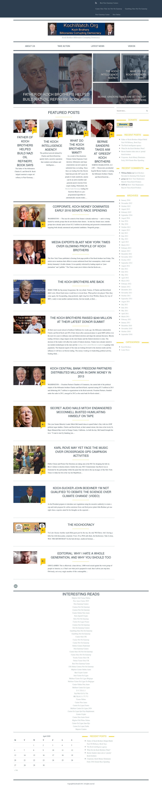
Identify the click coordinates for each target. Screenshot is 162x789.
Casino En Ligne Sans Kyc (81, 723)
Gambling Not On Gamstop (81, 634)
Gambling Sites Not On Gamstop (136, 9)
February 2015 (126, 212)
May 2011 (124, 310)
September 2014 (126, 215)
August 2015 (125, 209)
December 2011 (126, 289)
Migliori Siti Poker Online (81, 720)
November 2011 (126, 293)
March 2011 (125, 316)
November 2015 (126, 203)
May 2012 (124, 275)
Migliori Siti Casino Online (81, 598)
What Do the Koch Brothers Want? (136, 74)
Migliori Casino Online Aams (81, 669)
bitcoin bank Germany (72, 189)
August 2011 (125, 301)
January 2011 (125, 322)
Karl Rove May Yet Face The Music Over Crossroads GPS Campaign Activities (81, 451)
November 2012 (126, 257)
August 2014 (125, 218)
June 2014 (124, 221)
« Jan (16, 770)
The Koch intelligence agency (109, 74)
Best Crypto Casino (81, 672)
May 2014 (124, 224)
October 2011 (125, 295)
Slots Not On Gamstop (81, 619)
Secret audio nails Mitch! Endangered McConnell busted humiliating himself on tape (81, 412)
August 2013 (125, 230)
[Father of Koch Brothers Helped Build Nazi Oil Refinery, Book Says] (25, 126)
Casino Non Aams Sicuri (81, 717)
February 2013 (126, 248)
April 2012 (125, 278)
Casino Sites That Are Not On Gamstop (108, 9)
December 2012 (126, 254)
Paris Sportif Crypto (81, 616)
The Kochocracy (81, 524)
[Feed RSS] (96, 3)
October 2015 (125, 206)
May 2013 (124, 239)
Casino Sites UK (81, 637)
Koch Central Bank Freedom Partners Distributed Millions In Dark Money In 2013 (81, 372)
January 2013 (125, 251)
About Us (30, 46)
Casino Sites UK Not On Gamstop (81, 651)
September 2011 (126, 298)
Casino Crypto (81, 714)
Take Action (64, 46)
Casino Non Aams (81, 702)
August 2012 (125, 266)
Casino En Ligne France (81, 622)
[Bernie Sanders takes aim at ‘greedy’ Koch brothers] (102, 128)
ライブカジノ (81, 690)
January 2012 (125, 286)
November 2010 (126, 328)
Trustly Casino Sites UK (81, 657)
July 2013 (124, 233)
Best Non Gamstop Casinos (109, 3)
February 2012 (126, 284)
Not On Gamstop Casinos (81, 628)
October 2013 (125, 227)
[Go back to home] (81, 29)
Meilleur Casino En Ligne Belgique (81, 678)
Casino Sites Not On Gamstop (81, 655)
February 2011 (126, 319)
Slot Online (116, 14)
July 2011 (124, 304)
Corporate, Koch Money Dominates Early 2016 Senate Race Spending (81, 208)
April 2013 (125, 242)
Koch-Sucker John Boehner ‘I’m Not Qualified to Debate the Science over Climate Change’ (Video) (81, 492)
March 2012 (125, 281)
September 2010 (126, 334)
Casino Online (81, 699)
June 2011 (124, 307)
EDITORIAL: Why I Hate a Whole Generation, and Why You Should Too (81, 555)
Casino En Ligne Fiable (81, 726)
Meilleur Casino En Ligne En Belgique (81, 681)
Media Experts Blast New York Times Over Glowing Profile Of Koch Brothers (81, 246)
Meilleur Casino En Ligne (81, 687)
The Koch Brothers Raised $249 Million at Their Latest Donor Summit (81, 320)
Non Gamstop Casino (102, 14)
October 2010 (125, 331)
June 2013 (124, 236)
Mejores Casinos (81, 729)
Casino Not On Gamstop (81, 640)
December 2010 (126, 325)
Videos (131, 46)
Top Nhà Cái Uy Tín (81, 693)
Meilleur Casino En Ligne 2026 (81, 708)
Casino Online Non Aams (81, 613)
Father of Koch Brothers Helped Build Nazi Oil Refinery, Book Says (56, 97)
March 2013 (125, 245)
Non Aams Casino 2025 (81, 601)
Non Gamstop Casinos (81, 604)
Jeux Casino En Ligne (81, 675)
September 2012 (126, 263)
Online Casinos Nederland (81, 646)
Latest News (97, 46)
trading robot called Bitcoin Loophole (90, 345)
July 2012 (124, 269)
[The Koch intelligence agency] (51, 128)
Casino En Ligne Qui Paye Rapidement (81, 711)
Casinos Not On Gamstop (81, 607)
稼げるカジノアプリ (81, 696)
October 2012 (125, 260)
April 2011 (125, 313)
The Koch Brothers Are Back (81, 282)
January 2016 (125, 200)
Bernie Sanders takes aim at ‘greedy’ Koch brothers (122, 98)
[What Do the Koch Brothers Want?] (76, 128)
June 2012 (124, 272)
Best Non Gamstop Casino (81, 663)
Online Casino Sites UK (81, 660)
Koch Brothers (126, 347)
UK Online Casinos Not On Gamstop (81, 666)
